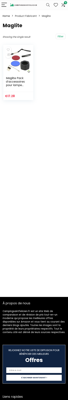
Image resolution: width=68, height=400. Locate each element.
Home (6, 16)
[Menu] (4, 5)
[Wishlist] (56, 5)
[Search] (48, 5)
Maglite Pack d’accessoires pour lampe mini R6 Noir (15, 83)
